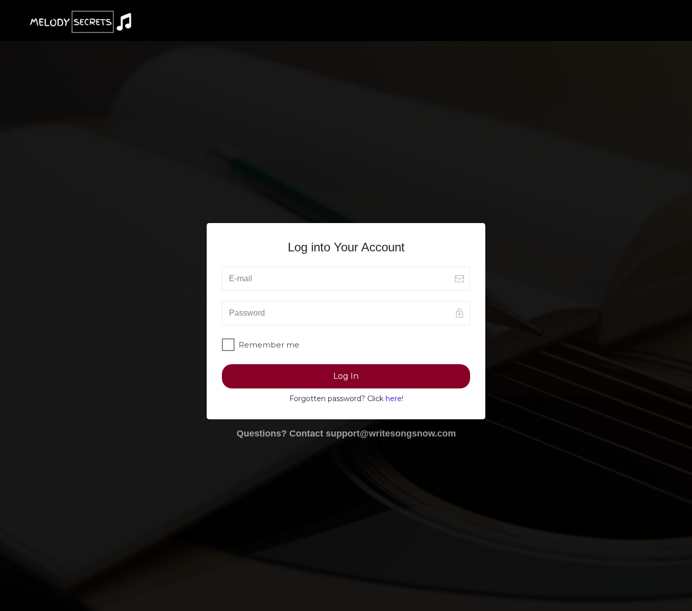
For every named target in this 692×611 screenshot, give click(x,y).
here (394, 398)
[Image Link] (80, 21)
